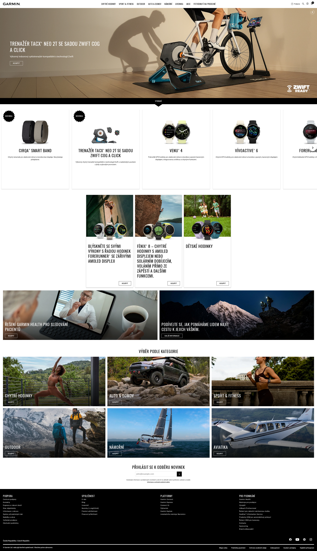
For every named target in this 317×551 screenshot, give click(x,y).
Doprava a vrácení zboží (12, 505)
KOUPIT (16, 60)
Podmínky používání (238, 548)
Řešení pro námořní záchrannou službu (254, 511)
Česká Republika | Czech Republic (16, 541)
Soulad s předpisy (289, 548)
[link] (158, 53)
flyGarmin (164, 508)
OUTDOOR (141, 3)
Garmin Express (166, 502)
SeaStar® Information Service (251, 514)
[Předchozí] (4, 52)
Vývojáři (242, 505)
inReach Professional (247, 508)
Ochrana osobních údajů (257, 548)
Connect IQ (164, 505)
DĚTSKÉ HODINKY (207, 241)
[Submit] (179, 474)
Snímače (242, 523)
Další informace (172, 336)
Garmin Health (245, 499)
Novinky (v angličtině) (90, 508)
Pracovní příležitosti (89, 514)
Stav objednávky (9, 508)
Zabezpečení (274, 548)
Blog (83, 502)
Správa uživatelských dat (13, 514)
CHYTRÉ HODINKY (108, 3)
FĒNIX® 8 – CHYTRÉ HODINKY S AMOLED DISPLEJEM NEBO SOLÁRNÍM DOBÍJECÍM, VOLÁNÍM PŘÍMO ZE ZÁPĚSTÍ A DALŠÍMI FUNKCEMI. (158, 241)
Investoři (85, 505)
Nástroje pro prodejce (247, 502)
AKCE (188, 3)
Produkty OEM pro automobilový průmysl (255, 517)
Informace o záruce (10, 511)
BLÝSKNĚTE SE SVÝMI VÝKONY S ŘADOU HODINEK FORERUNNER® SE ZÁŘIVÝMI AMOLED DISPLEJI (109, 241)
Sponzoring (243, 526)
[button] (312, 12)
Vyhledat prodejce (10, 520)
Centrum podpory (9, 499)
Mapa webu (223, 548)
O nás (84, 499)
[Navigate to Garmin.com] (11, 4)
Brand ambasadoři (246, 529)
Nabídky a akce (9, 517)
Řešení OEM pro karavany (249, 520)
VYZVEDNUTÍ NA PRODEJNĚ (205, 3)
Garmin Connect (166, 499)
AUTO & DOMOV (154, 3)
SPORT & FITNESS (126, 3)
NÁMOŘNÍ (168, 3)
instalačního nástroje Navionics (172, 514)
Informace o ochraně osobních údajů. (158, 482)
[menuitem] (295, 4)
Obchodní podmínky (11, 523)
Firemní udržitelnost (89, 511)
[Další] (312, 52)
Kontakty (6, 502)
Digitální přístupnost (307, 548)
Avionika (179, 3)
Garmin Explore (166, 511)
